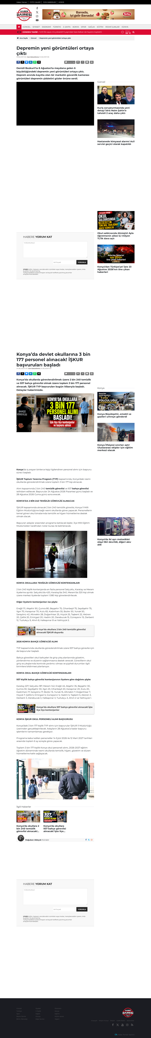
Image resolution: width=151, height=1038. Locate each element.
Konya (76, 27)
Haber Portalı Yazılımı (126, 1035)
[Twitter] (22, 62)
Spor (83, 27)
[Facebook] (18, 62)
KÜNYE (61, 2)
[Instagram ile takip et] (37, 16)
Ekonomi (46, 27)
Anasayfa (94, 1020)
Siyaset (36, 27)
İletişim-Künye (104, 1020)
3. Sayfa (66, 27)
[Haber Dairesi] (24, 14)
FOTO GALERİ (35, 2)
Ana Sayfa (23, 38)
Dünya (125, 27)
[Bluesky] (26, 62)
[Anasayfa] (18, 27)
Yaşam (57, 1019)
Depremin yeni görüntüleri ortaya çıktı (55, 38)
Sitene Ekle (130, 1020)
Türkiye (57, 27)
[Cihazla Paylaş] (39, 62)
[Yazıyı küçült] (82, 62)
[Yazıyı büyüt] (78, 62)
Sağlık (91, 27)
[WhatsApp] (35, 62)
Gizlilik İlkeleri (121, 1020)
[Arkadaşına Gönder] (87, 62)
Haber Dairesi (21, 2)
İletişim (112, 1020)
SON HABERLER (49, 2)
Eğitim (100, 27)
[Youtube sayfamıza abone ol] (37, 20)
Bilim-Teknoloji (22, 1019)
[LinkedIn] (30, 62)
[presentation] (17, 32)
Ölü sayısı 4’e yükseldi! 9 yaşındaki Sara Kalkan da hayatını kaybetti (72, 32)
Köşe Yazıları (40, 1019)
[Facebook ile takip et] (37, 8)
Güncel (26, 27)
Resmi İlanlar (112, 27)
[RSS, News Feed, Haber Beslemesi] (132, 1025)
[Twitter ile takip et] (37, 12)
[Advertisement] (55, 142)
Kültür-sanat (59, 1016)
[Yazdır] (92, 62)
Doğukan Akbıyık (33, 840)
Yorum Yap (71, 62)
